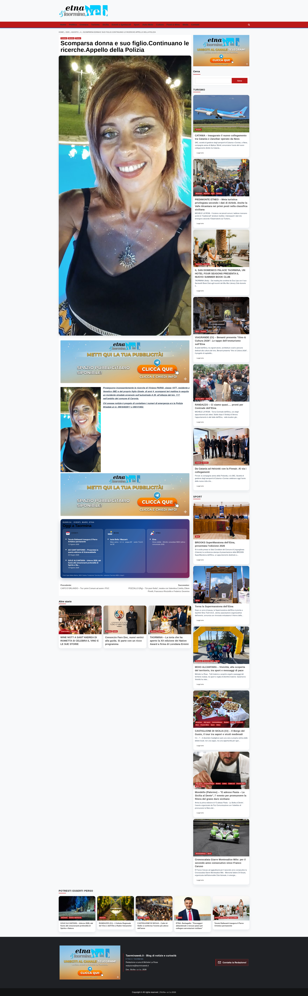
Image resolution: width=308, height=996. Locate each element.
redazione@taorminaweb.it (137, 965)
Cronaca (84, 24)
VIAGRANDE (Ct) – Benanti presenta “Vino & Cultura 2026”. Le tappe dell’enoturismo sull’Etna (220, 340)
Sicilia (106, 24)
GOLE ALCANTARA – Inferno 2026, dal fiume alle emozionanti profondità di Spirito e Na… (84, 562)
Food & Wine (173, 24)
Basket (226, 722)
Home (63, 24)
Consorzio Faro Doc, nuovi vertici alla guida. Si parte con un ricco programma (124, 640)
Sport (136, 24)
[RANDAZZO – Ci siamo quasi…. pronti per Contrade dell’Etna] (221, 383)
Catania (198, 462)
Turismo (95, 24)
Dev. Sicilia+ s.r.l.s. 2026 (136, 969)
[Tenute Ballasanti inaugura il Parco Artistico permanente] (231, 908)
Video (218, 725)
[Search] (249, 24)
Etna (154, 539)
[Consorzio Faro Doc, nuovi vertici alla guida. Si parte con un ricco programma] (124, 620)
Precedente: (85, 586)
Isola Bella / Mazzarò (119, 539)
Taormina (161, 631)
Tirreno (78, 38)
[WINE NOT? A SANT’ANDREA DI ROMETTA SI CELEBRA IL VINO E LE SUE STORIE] (80, 620)
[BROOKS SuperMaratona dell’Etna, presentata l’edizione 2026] (221, 520)
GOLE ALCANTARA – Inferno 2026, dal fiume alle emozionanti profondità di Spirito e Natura (76, 925)
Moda (185, 24)
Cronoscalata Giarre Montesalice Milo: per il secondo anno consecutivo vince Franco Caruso (220, 863)
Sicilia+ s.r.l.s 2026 (168, 992)
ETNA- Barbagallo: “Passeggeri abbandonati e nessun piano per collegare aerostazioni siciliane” (189, 925)
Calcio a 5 (240, 722)
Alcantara (199, 193)
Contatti (195, 24)
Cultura (160, 24)
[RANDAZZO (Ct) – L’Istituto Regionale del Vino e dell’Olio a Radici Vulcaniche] (115, 908)
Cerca (196, 71)
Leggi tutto (200, 153)
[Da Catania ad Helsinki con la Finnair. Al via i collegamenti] (221, 447)
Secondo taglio (208, 661)
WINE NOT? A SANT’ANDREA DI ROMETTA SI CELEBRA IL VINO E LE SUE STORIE (79, 640)
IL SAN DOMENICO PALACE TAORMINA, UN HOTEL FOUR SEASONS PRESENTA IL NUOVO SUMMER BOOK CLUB (220, 273)
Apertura (206, 193)
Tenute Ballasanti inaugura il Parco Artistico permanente (82, 540)
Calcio (232, 722)
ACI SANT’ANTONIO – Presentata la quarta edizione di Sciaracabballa (83, 550)
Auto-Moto (147, 24)
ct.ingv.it (121, 575)
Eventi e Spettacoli (121, 24)
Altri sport (207, 722)
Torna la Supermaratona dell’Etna (214, 606)
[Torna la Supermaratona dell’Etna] (221, 584)
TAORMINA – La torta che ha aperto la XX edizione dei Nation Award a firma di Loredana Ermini (169, 640)
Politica (73, 24)
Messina (71, 38)
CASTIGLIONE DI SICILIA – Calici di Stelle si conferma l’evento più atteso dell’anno (152, 925)
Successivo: (158, 588)
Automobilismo (217, 722)
